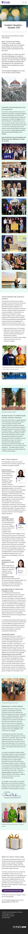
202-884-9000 (6, 917)
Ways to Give (10, 900)
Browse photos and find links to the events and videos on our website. (13, 132)
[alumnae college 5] (14, 280)
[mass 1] (14, 207)
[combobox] (14, 5)
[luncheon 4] (14, 152)
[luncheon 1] (14, 170)
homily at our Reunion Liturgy (10, 756)
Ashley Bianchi (6, 902)
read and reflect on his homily (10, 772)
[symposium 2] (14, 243)
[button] (25, 2)
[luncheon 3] (14, 189)
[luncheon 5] (14, 225)
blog (13, 730)
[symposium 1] (14, 262)
